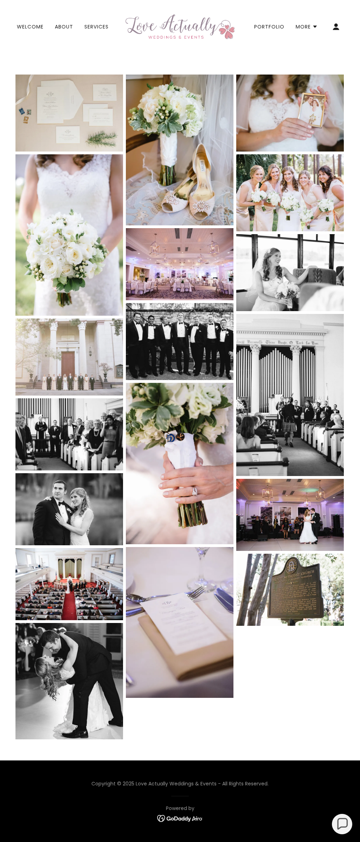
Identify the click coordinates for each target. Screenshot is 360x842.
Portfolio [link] (269, 26)
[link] (180, 26)
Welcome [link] (30, 26)
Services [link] (96, 26)
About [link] (64, 26)
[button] (307, 27)
